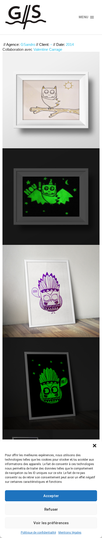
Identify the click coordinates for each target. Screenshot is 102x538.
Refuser (51, 509)
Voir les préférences (51, 523)
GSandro (28, 44)
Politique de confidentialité (38, 532)
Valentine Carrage (47, 49)
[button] (94, 445)
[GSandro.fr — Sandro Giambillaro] (38, 17)
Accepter (51, 496)
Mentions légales (69, 532)
